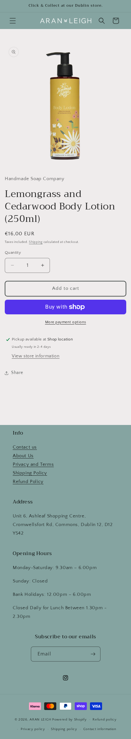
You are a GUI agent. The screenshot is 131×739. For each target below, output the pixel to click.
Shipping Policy (30, 473)
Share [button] (17, 372)
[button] (13, 21)
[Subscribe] (93, 654)
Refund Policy (28, 481)
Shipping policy (64, 729)
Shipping (36, 242)
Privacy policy (33, 729)
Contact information (99, 729)
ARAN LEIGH (40, 719)
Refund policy (104, 719)
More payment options (65, 322)
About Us (23, 455)
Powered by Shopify (69, 719)
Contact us (25, 447)
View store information (35, 356)
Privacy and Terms (33, 464)
